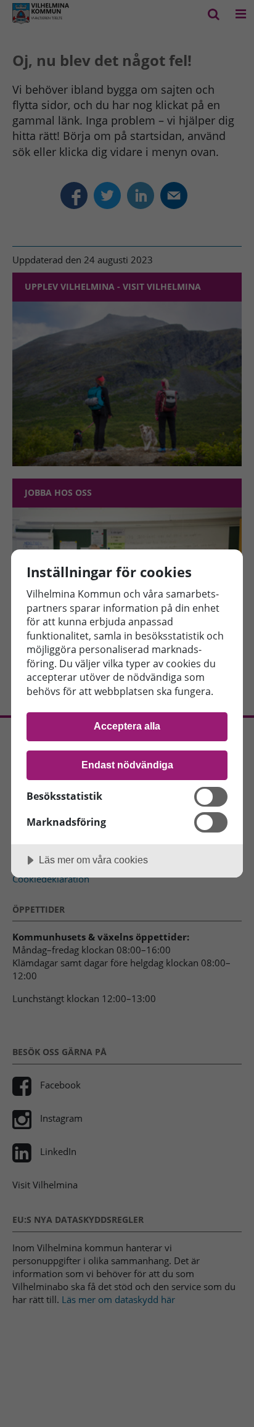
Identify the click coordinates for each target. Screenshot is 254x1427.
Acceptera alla (127, 725)
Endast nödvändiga (127, 764)
